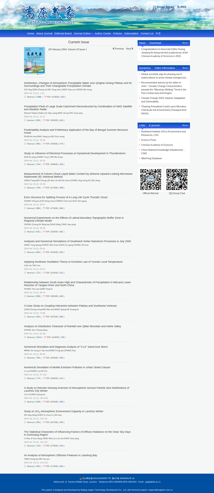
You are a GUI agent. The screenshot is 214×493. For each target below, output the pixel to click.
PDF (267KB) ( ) (55, 317)
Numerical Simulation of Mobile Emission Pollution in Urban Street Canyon (67, 367)
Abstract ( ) (34, 97)
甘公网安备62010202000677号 (96, 478)
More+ (185, 43)
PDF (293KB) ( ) (55, 402)
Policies (117, 33)
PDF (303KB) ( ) (55, 120)
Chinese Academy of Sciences (157, 145)
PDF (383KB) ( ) (55, 296)
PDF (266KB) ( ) (55, 378)
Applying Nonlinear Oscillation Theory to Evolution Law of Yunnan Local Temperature (73, 261)
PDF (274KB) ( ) (55, 188)
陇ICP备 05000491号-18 (123, 478)
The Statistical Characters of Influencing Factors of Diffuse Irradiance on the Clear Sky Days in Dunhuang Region (77, 433)
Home (30, 33)
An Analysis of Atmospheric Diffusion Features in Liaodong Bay (60, 455)
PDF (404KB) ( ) (55, 358)
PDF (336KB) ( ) (55, 144)
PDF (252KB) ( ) (55, 273)
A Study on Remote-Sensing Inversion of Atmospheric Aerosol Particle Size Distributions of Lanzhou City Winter (76, 389)
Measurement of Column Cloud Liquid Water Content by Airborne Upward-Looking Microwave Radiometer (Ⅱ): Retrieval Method (78, 175)
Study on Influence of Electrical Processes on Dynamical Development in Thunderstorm (74, 153)
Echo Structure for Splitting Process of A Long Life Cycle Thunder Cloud (65, 197)
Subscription (131, 33)
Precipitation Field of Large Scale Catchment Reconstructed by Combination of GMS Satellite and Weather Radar (78, 108)
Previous (119, 48)
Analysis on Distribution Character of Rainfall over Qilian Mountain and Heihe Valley (72, 326)
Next (129, 48)
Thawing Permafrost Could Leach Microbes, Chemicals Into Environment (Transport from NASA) (163, 110)
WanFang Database (151, 158)
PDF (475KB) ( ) (55, 208)
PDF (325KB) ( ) (55, 231)
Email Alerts (165, 6)
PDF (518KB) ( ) (56, 97)
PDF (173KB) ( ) (55, 466)
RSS (183, 6)
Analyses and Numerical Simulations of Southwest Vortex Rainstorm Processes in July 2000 (77, 241)
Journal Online (82, 33)
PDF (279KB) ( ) (55, 446)
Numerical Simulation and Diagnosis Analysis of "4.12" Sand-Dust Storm (66, 346)
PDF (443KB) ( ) (56, 337)
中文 (158, 33)
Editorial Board (63, 33)
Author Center (103, 33)
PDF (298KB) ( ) (55, 164)
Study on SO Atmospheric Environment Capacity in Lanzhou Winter (63, 411)
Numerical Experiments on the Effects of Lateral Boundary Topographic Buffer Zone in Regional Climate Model (74, 219)
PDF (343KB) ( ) (55, 252)
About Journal (44, 33)
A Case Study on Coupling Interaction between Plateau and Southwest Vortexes (70, 305)
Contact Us (147, 33)
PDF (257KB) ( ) (55, 422)
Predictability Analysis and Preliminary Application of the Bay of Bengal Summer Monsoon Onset (76, 131)
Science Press (148, 140)
